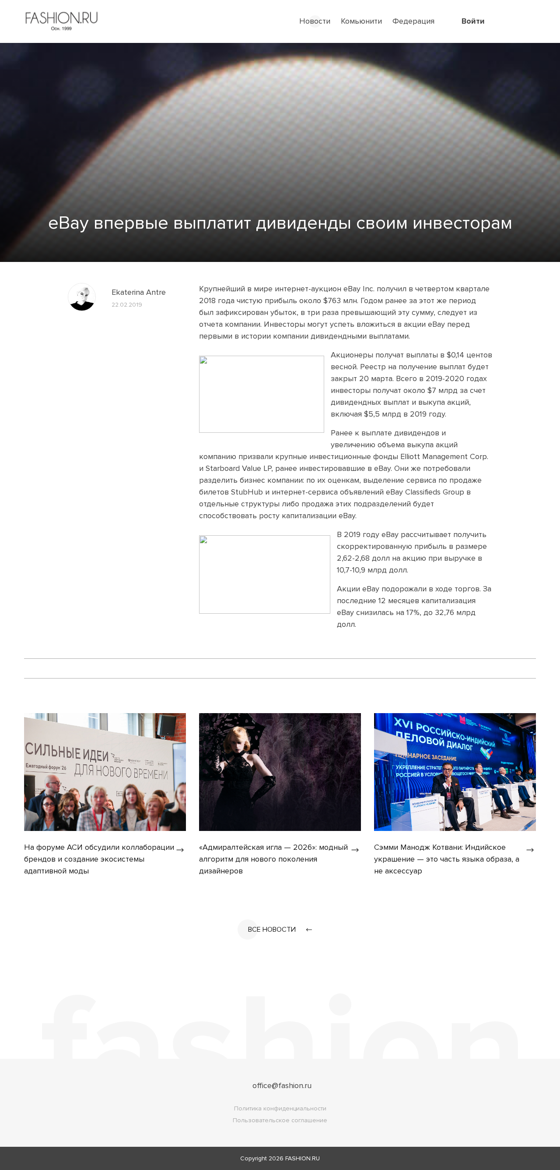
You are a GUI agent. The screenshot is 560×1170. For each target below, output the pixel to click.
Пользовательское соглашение (280, 1120)
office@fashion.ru (282, 1085)
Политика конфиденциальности (280, 1108)
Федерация (413, 21)
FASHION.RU (302, 1158)
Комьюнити (361, 21)
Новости (314, 21)
